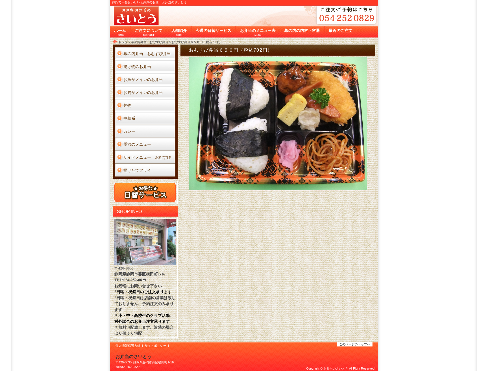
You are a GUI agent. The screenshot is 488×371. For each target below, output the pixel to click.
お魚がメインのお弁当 (143, 79)
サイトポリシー (155, 345)
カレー (129, 131)
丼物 (127, 105)
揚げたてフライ (137, 170)
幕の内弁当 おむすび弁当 (149, 42)
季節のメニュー (137, 144)
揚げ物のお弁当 (137, 66)
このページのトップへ (354, 344)
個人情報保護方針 (128, 345)
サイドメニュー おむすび (147, 157)
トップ (123, 42)
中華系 (129, 118)
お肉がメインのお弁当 (143, 92)
